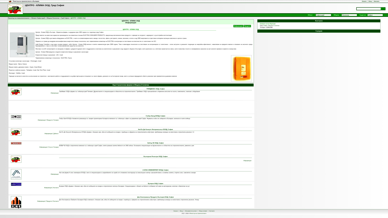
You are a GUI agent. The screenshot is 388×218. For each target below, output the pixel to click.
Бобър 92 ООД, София (156, 143)
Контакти (376, 1)
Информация (238, 26)
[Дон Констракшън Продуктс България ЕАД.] (16, 202)
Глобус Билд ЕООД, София (155, 116)
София (265, 25)
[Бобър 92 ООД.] (16, 143)
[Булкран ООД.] (16, 184)
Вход (370, 1)
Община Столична (273, 25)
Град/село (363, 15)
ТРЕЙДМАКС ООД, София (155, 89)
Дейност (56, 133)
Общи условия (203, 211)
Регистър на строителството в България (26, 1)
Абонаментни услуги (191, 211)
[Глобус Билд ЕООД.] (16, 117)
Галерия (56, 120)
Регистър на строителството (198, 213)
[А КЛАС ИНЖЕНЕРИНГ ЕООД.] (16, 174)
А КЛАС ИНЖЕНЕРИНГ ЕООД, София (155, 170)
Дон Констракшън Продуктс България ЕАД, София (155, 197)
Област (310, 15)
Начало (364, 1)
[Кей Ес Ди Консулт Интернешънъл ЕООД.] (16, 132)
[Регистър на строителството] (15, 9)
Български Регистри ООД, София (156, 156)
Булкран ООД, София (155, 183)
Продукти (247, 26)
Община (336, 15)
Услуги (50, 147)
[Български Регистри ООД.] (16, 159)
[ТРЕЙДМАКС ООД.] (16, 91)
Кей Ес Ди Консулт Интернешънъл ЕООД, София (155, 129)
